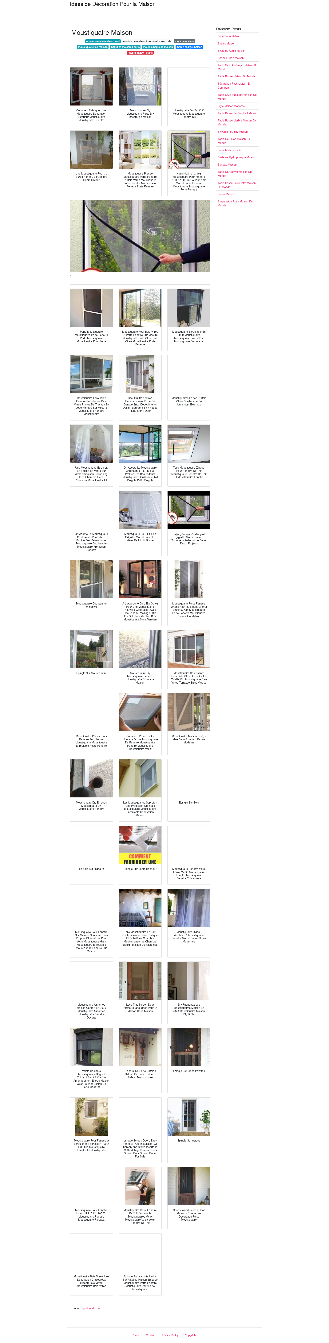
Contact (150, 1335)
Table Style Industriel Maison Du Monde (237, 97)
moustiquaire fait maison (93, 47)
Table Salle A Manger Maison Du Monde (237, 67)
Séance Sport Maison (231, 58)
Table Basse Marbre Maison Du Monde (237, 122)
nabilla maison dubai (140, 52)
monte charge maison (189, 47)
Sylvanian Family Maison (233, 131)
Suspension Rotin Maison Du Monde (235, 203)
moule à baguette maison (158, 47)
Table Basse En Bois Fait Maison (237, 113)
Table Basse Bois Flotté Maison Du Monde (237, 185)
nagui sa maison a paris (125, 47)
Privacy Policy (170, 1335)
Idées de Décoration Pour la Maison (113, 3)
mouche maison (184, 41)
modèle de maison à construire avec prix (147, 41)
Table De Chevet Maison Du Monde (235, 174)
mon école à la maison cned (103, 41)
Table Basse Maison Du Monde (237, 76)
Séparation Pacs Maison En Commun (234, 85)
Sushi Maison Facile (230, 150)
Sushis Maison (226, 43)
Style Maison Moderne (231, 106)
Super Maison (226, 194)
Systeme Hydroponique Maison (237, 157)
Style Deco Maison (229, 36)
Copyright (190, 1335)
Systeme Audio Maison (231, 50)
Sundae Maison (227, 164)
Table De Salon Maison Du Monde (234, 141)
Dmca (136, 1335)
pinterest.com (91, 1308)
